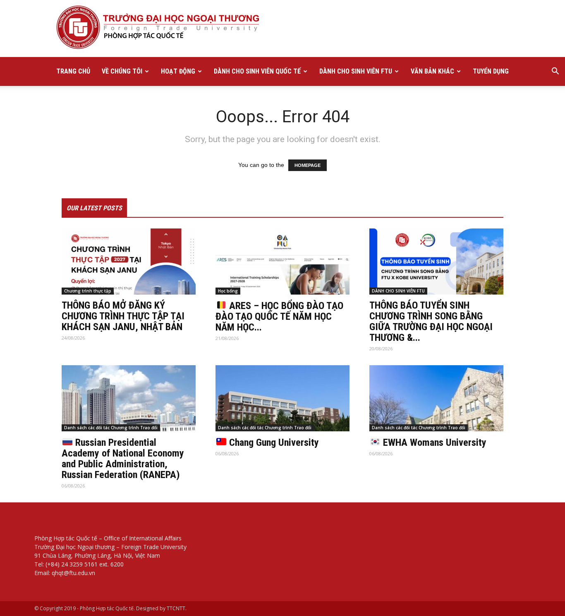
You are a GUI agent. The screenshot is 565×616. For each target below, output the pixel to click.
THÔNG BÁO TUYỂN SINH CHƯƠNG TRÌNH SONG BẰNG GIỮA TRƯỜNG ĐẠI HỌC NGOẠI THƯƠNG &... (431, 321)
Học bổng (228, 291)
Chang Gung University (273, 442)
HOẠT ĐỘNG (178, 71)
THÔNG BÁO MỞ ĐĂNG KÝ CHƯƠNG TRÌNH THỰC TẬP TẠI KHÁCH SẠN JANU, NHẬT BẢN (123, 316)
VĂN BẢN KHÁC (432, 71)
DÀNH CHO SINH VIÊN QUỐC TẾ (257, 71)
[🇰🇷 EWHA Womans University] (436, 398)
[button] (555, 72)
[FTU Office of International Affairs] (282, 28)
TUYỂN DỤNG (491, 71)
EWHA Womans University (433, 442)
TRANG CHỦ (73, 71)
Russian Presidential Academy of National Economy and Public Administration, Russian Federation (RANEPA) (123, 458)
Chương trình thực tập (87, 291)
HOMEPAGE (307, 165)
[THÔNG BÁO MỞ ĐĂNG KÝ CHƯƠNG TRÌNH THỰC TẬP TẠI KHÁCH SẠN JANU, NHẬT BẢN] (129, 261)
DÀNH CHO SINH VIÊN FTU (355, 71)
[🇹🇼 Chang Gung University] (282, 398)
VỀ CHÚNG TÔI (122, 71)
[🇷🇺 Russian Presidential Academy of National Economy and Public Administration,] (129, 398)
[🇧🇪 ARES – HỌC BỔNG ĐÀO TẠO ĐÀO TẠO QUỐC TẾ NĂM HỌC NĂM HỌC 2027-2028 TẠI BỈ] (282, 261)
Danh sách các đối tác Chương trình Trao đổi (111, 427)
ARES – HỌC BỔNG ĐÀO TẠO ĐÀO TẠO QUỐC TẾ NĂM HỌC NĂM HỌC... (279, 316)
